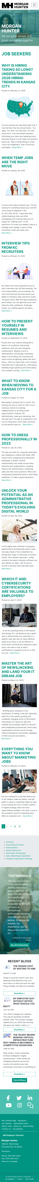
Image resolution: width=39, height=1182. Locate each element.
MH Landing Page (9, 1120)
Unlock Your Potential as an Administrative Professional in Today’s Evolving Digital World (18, 500)
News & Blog (28, 1126)
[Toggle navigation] (34, 5)
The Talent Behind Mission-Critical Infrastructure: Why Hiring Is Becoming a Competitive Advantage (19, 1040)
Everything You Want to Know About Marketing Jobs (19, 755)
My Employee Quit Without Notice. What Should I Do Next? (19, 1002)
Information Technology (15, 853)
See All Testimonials (19, 945)
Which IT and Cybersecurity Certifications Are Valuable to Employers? (17, 587)
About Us (17, 1126)
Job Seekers (7, 1123)
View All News (19, 1080)
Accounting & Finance (15, 845)
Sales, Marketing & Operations (18, 856)
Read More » (17, 147)
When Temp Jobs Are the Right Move (17, 162)
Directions (6, 1151)
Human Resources (13, 850)
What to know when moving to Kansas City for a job (19, 387)
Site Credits (30, 1179)
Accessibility (18, 1129)
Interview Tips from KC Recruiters (16, 247)
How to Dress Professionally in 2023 (19, 439)
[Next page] (15, 826)
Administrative (12, 847)
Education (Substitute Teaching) (19, 859)
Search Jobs (7, 1126)
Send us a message (9, 1161)
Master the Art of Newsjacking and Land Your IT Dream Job (18, 669)
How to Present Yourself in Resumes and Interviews (17, 327)
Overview (10, 842)
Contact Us (6, 1129)
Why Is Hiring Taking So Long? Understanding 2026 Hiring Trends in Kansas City (18, 75)
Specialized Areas (21, 1123)
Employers (22, 1120)
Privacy (19, 1179)
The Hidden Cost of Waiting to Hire (24, 967)
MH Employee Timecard (13, 1135)
